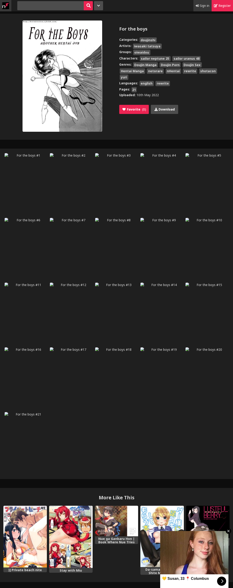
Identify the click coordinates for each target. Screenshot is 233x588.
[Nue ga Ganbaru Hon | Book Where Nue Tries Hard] (116, 521)
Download (166, 109)
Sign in (204, 5)
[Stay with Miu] (71, 537)
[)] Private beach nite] (25, 536)
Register (224, 5)
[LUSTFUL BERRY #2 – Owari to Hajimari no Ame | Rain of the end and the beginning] (208, 522)
